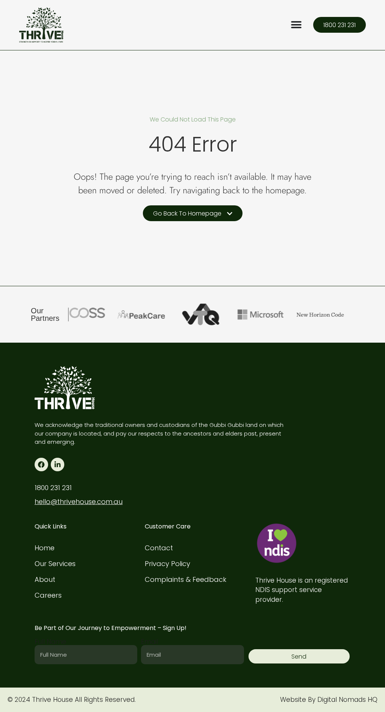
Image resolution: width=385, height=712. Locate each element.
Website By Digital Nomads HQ (328, 699)
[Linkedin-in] (57, 464)
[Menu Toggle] (296, 24)
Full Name (50, 642)
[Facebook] (41, 464)
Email (149, 642)
